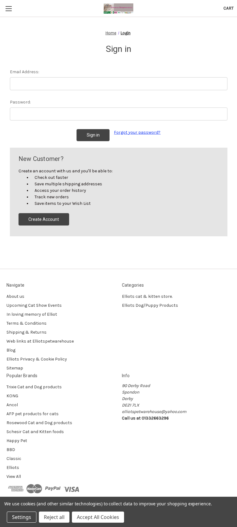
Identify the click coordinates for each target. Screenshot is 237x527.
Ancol (12, 404)
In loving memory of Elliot (31, 314)
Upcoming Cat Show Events (34, 305)
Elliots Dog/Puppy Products (150, 305)
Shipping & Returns (26, 332)
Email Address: (24, 71)
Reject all (54, 517)
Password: (20, 102)
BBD (10, 449)
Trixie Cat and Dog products (34, 387)
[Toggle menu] (8, 8)
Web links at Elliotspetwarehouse (40, 341)
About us (15, 296)
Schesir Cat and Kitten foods (35, 431)
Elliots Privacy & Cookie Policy (36, 359)
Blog (10, 350)
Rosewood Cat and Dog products (39, 422)
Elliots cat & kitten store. (147, 296)
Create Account (43, 219)
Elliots (12, 467)
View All (13, 476)
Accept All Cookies (98, 517)
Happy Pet (16, 440)
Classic (13, 458)
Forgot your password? (137, 132)
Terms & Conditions (26, 323)
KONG (12, 395)
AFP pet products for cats (32, 413)
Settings (21, 517)
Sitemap (14, 368)
